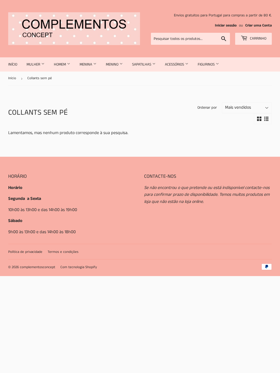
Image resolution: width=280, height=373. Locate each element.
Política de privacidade (25, 251)
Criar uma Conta (258, 25)
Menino (112, 64)
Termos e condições (63, 251)
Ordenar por (207, 107)
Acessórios (175, 64)
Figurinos (207, 64)
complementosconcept (37, 267)
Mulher (34, 64)
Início (12, 64)
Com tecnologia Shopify (78, 267)
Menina (86, 64)
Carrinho (257, 38)
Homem (60, 64)
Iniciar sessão (226, 25)
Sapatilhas (142, 64)
